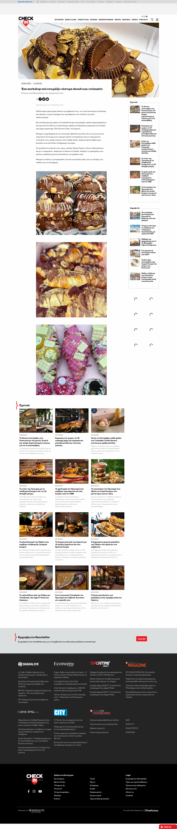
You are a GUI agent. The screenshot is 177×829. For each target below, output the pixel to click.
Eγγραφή (141, 639)
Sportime (61, 2)
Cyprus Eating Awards (99, 798)
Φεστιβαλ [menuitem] (126, 20)
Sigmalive (43, 2)
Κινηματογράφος (61, 792)
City (82, 2)
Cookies (129, 795)
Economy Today (73, 2)
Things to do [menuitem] (83, 20)
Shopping (94, 785)
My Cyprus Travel (130, 2)
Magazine (109, 2)
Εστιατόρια (37, 83)
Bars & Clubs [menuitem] (70, 20)
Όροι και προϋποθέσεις (136, 782)
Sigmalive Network (25, 2)
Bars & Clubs (59, 782)
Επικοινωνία (131, 788)
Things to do (59, 785)
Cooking (118, 2)
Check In (101, 2)
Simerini (52, 2)
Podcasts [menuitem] (143, 20)
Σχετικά (24, 405)
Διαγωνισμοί (95, 795)
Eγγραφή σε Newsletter (136, 778)
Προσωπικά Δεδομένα (136, 785)
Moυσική (58, 788)
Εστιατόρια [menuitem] (59, 20)
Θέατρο (57, 795)
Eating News (26, 83)
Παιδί (92, 778)
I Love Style (91, 2)
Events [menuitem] (135, 20)
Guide (92, 788)
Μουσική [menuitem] (93, 20)
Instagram (54, 162)
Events (57, 798)
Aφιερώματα (95, 792)
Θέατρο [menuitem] (118, 20)
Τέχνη (92, 782)
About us (130, 792)
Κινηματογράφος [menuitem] (106, 20)
